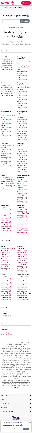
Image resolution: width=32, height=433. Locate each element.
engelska (21, 351)
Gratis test (26, 3)
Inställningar (18, 429)
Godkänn (26, 429)
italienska (12, 353)
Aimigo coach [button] (5, 403)
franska (7, 353)
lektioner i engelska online (20, 344)
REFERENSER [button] (4, 407)
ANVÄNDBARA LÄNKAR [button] (7, 411)
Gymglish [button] (3, 399)
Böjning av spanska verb (17, 382)
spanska (26, 351)
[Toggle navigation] (25, 7)
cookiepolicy (20, 425)
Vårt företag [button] (5, 395)
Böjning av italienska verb (20, 384)
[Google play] (15, 387)
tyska (2, 353)
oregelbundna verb (18, 376)
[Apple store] (17, 387)
